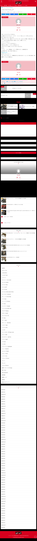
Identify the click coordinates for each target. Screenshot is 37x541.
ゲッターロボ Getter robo (6, 308)
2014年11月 (3, 472)
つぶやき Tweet (5, 275)
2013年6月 (3, 508)
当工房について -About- (12, 5)
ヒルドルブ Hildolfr (5, 351)
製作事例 (5, 5)
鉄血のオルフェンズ (5, 382)
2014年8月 (3, 479)
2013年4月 (3, 513)
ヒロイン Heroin (5, 353)
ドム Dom (3, 344)
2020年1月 (3, 403)
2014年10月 (3, 475)
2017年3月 (3, 432)
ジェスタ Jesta (4, 327)
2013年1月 (3, 520)
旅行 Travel (4, 370)
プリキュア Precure (19, 81)
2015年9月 (3, 458)
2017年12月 (3, 420)
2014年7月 (3, 482)
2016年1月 (3, 456)
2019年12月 (3, 406)
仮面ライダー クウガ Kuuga (7, 367)
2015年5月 (3, 465)
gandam (3, 268)
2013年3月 (3, 515)
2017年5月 (3, 427)
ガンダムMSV (4, 287)
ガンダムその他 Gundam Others (8, 291)
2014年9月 (3, 477)
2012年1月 (3, 522)
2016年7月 (3, 449)
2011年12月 (3, 525)
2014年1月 (3, 494)
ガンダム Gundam (5, 282)
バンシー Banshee (5, 348)
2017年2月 (3, 434)
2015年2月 (3, 468)
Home (2, 5)
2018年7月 (3, 415)
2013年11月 (3, 498)
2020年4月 (3, 401)
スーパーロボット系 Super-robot (8, 332)
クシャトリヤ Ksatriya (6, 301)
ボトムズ (3, 363)
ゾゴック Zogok (5, 339)
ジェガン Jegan (5, 325)
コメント (4, 123)
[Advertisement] (18, 189)
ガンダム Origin (5, 284)
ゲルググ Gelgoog (9, 7)
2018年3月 (3, 418)
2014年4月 (3, 487)
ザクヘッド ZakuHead (6, 322)
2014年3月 (3, 489)
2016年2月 (3, 453)
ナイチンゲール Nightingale (7, 346)
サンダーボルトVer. (5, 315)
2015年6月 (3, 463)
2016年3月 (3, 451)
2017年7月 (3, 425)
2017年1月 (3, 437)
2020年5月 (3, 399)
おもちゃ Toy (4, 270)
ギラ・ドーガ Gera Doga (6, 296)
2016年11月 (3, 441)
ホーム (3, 7)
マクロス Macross (5, 365)
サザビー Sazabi (5, 313)
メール (2, 143)
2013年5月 (3, 510)
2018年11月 (3, 413)
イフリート (4, 277)
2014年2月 (3, 491)
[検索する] (35, 158)
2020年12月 (3, 394)
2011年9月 (3, 527)
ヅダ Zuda (4, 341)
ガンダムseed (4, 289)
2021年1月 (3, 392)
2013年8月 (3, 506)
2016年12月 (3, 439)
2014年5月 (3, 484)
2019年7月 (3, 408)
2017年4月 (3, 430)
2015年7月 (3, 460)
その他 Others (4, 272)
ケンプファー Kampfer (6, 306)
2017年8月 (3, 422)
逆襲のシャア (4, 377)
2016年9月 (3, 444)
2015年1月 (3, 470)
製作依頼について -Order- (23, 5)
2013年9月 (3, 503)
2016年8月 (3, 446)
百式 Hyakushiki (5, 372)
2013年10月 (3, 501)
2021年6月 (3, 389)
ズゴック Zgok (4, 334)
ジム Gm (3, 329)
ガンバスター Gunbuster (6, 294)
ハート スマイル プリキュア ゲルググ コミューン (14, 83)
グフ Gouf (4, 303)
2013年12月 (3, 496)
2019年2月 (3, 411)
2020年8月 (3, 396)
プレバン (3, 360)
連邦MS (3, 379)
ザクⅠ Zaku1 (4, 320)
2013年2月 (3, 517)
